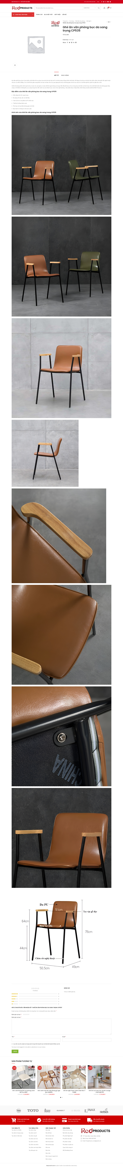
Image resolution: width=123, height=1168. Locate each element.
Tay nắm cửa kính (33, 1141)
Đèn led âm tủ (49, 1138)
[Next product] (110, 22)
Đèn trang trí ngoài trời (52, 1156)
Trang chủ (65, 21)
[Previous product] (107, 22)
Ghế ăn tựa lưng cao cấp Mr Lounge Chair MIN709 (99, 1091)
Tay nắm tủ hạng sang (17, 1133)
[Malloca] (76, 1110)
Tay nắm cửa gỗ (33, 1135)
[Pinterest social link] (110, 2)
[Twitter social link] (104, 2)
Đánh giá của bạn (16, 1014)
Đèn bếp (48, 1130)
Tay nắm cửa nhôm (33, 1144)
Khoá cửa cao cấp (67, 1130)
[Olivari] (61, 1110)
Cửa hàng (71, 21)
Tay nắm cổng (32, 1130)
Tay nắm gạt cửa (33, 1150)
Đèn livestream (50, 1141)
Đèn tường (48, 1159)
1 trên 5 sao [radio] (23, 1014)
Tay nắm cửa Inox (33, 1138)
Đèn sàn (48, 1147)
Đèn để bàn (49, 1133)
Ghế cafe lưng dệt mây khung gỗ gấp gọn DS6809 (49, 1091)
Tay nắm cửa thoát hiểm (35, 1147)
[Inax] (90, 1110)
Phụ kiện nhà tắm (67, 1138)
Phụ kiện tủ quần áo (68, 1144)
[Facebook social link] (102, 2)
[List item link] (96, 1138)
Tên (13, 1036)
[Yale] (19, 1110)
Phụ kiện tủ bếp (67, 1141)
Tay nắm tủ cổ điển (16, 1130)
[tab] (56, 74)
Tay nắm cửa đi (32, 1133)
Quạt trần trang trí (68, 1147)
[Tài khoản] (104, 8)
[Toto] (33, 1110)
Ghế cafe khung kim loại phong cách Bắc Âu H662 (23, 1091)
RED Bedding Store (68, 1150)
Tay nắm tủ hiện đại (17, 1135)
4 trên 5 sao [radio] (27, 1014)
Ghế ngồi (88, 21)
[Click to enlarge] (15, 65)
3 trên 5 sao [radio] (26, 1014)
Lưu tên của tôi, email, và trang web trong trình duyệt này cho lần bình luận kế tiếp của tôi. (36, 1044)
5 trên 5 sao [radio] (28, 1014)
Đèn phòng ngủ (50, 1144)
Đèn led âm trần (50, 1135)
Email (64, 1036)
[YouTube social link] (108, 2)
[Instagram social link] (106, 2)
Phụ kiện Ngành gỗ (68, 1135)
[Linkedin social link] (74, 42)
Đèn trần (48, 1153)
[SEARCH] (99, 8)
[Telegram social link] (76, 42)
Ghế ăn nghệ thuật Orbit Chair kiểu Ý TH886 (74, 1091)
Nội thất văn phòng (80, 21)
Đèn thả (48, 1150)
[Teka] (47, 1110)
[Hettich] (104, 1110)
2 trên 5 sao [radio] (25, 1014)
